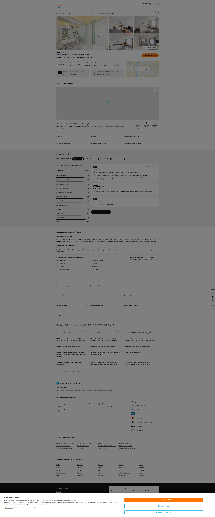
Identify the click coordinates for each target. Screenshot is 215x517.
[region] (107, 505)
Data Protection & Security (21, 507)
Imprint (33, 507)
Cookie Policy (9, 507)
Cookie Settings (164, 506)
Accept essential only (164, 512)
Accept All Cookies (163, 500)
